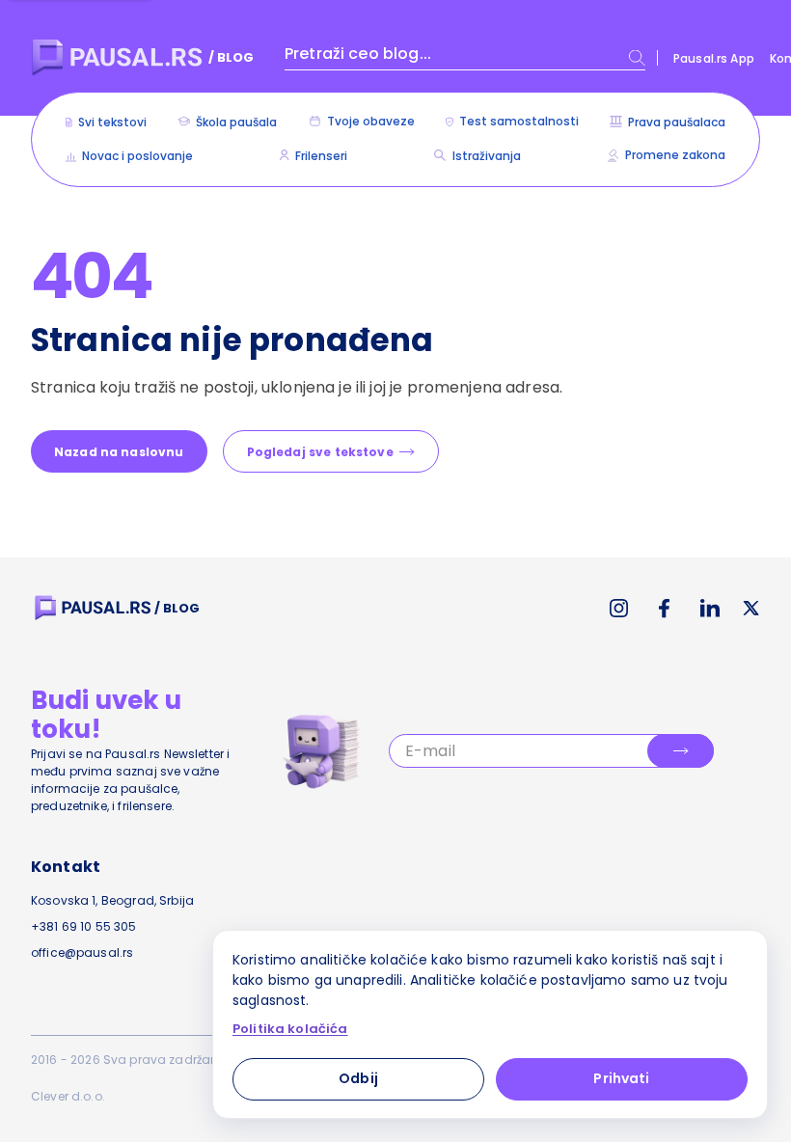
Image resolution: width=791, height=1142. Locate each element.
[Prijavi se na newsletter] (680, 751)
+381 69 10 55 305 (84, 926)
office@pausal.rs (82, 952)
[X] (751, 608)
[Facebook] (664, 608)
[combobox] (465, 57)
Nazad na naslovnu (119, 452)
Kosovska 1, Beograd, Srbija (112, 900)
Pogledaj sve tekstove (320, 452)
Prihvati (621, 1078)
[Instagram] (619, 608)
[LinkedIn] (710, 608)
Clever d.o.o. (68, 1096)
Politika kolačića (290, 1029)
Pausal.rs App (713, 58)
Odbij (358, 1078)
